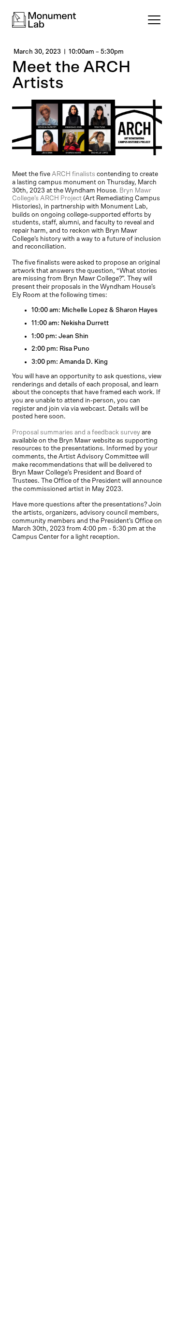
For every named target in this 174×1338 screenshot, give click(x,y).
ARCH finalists (72, 174)
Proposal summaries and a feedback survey (76, 432)
